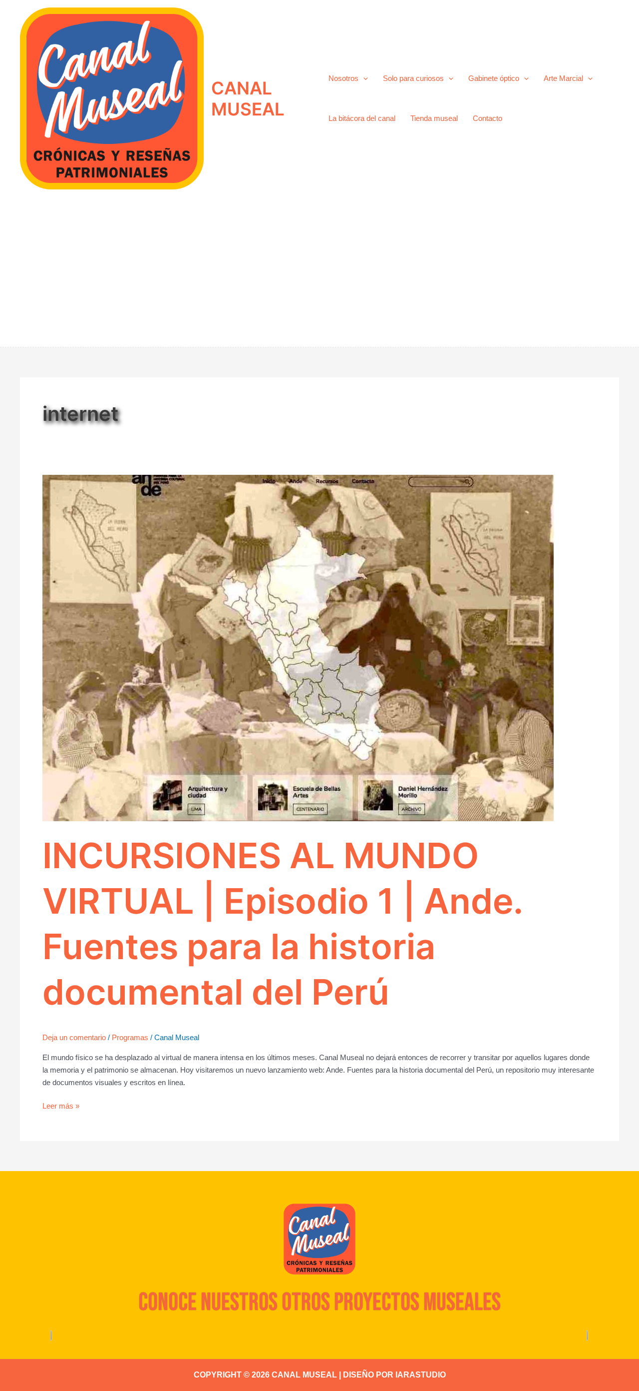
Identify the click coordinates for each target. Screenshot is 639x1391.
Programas (130, 1037)
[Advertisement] (319, 272)
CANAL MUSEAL (248, 98)
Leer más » (60, 1105)
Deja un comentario (74, 1037)
